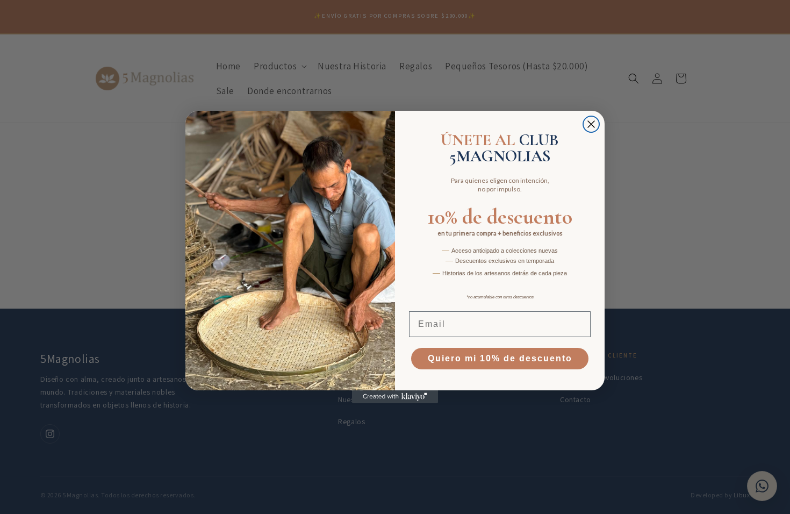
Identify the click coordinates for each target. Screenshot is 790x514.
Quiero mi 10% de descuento (500, 358)
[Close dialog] (591, 124)
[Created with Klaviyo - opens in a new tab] (395, 396)
